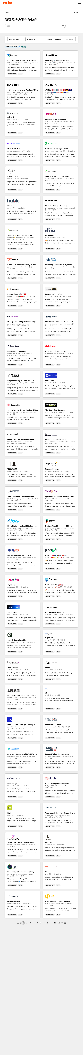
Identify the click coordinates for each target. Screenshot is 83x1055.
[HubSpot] (7, 2)
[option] (14, 39)
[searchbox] (35, 26)
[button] (76, 12)
